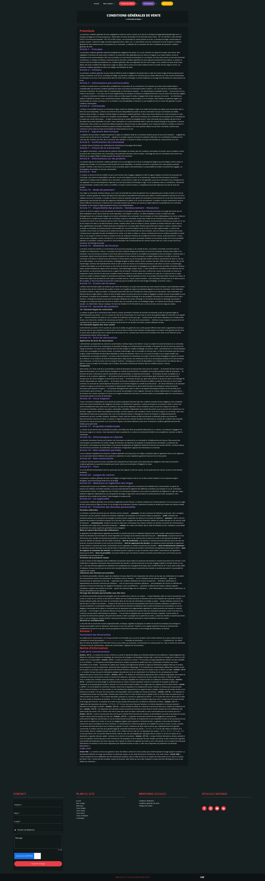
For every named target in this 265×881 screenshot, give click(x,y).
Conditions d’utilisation (146, 801)
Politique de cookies (145, 806)
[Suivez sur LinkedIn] (223, 808)
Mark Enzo (79, 806)
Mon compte (108, 4)
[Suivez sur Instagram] (210, 808)
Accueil (96, 4)
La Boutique (80, 818)
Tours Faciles (80, 811)
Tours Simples (81, 808)
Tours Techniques (82, 816)
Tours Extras (80, 813)
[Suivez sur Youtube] (217, 808)
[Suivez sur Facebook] (204, 808)
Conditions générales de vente (149, 803)
